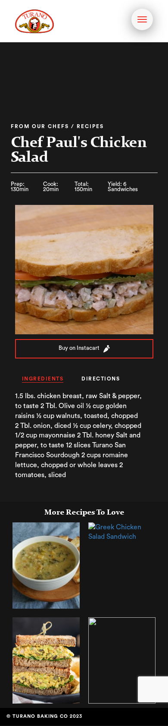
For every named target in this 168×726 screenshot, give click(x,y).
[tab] (43, 379)
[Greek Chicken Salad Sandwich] (122, 531)
